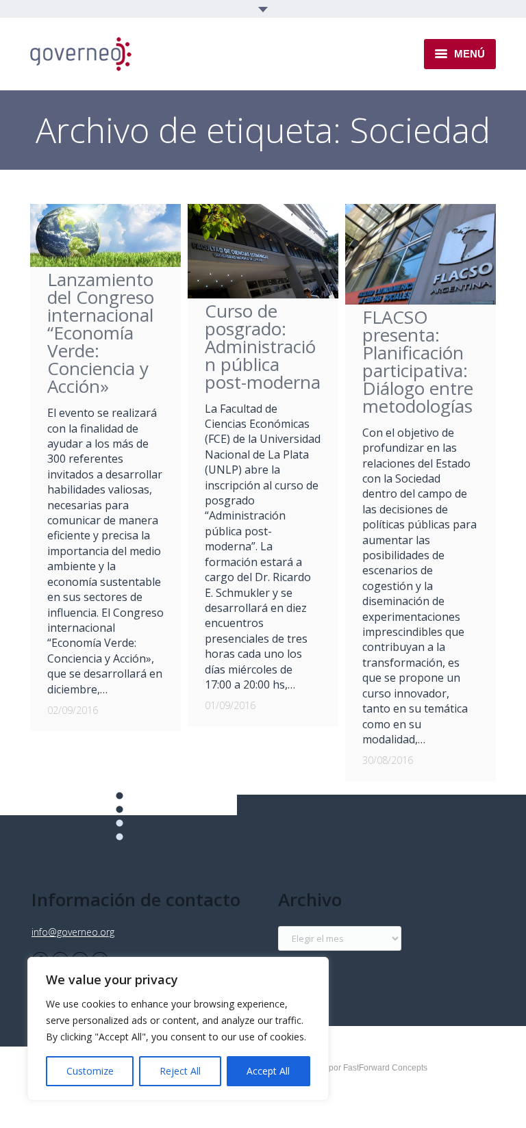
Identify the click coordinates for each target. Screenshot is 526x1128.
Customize (90, 1070)
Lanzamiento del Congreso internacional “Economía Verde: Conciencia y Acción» (100, 332)
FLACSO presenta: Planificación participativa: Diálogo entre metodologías (417, 361)
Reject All (180, 1070)
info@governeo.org (73, 931)
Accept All (268, 1070)
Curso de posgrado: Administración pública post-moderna (263, 346)
